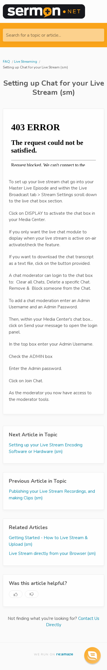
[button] (92, 655)
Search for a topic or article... (33, 35)
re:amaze (64, 654)
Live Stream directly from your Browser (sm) (52, 553)
